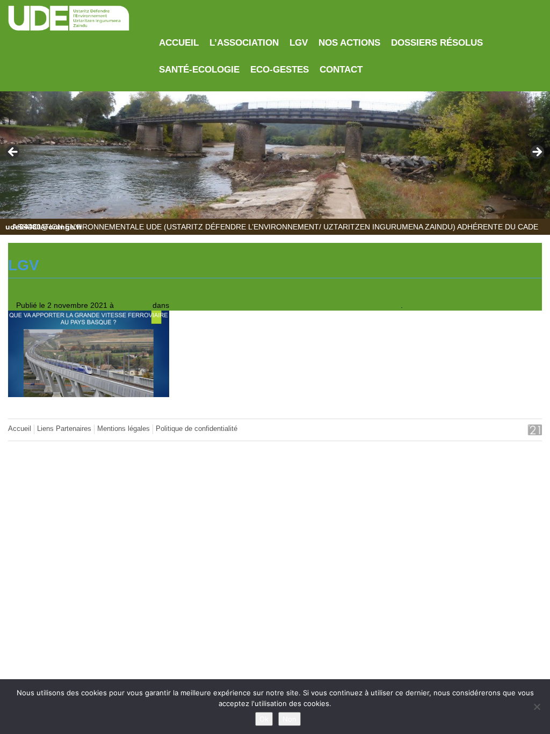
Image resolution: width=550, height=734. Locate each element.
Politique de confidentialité (196, 429)
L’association (244, 43)
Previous (13, 153)
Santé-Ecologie (199, 69)
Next (537, 153)
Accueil (179, 43)
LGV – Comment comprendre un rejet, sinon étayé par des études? (286, 305)
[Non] (536, 706)
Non (289, 719)
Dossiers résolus (437, 43)
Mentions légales (123, 429)
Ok (264, 719)
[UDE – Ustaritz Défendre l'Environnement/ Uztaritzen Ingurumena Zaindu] (68, 18)
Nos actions (349, 43)
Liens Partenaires (64, 429)
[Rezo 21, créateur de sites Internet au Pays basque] (523, 429)
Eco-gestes (279, 69)
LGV (299, 43)
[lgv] (88, 353)
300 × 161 (133, 305)
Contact (341, 69)
